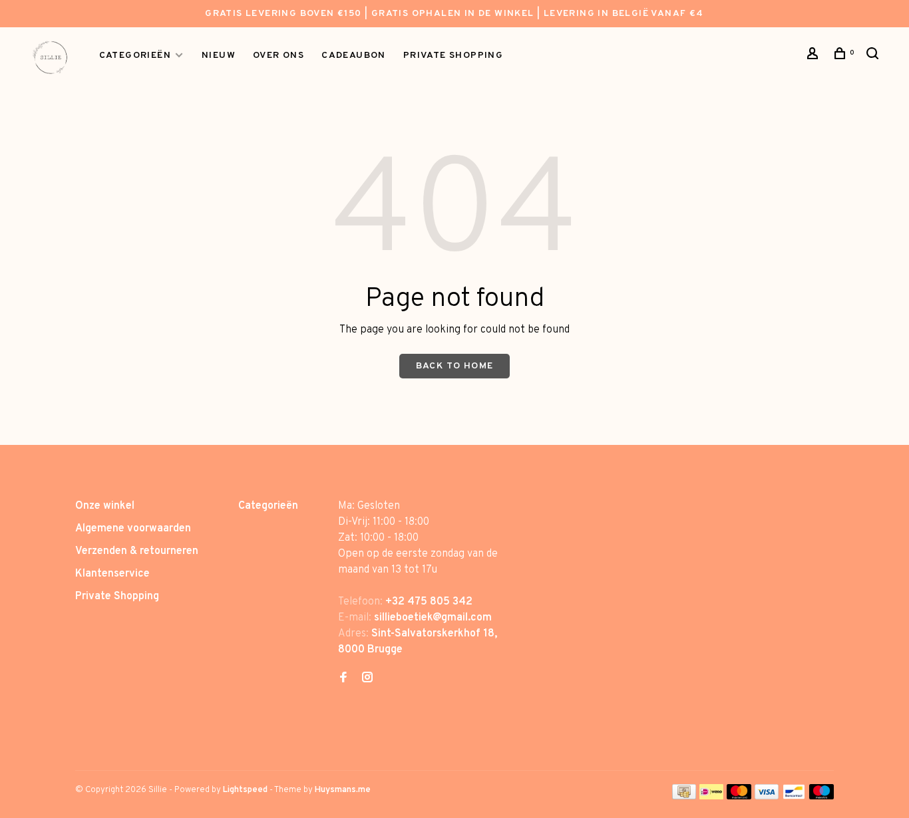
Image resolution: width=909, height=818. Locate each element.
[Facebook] (343, 679)
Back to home (455, 366)
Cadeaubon (353, 55)
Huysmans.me (343, 790)
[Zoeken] (874, 56)
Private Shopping (117, 596)
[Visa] (767, 796)
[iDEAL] (711, 796)
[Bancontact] (794, 796)
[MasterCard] (739, 796)
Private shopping (453, 55)
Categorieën (135, 55)
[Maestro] (821, 796)
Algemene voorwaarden (133, 528)
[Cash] (684, 796)
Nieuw (219, 55)
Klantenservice (112, 574)
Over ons (278, 55)
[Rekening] (814, 56)
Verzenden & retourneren (136, 551)
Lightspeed (245, 790)
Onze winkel (104, 506)
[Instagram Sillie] (367, 679)
